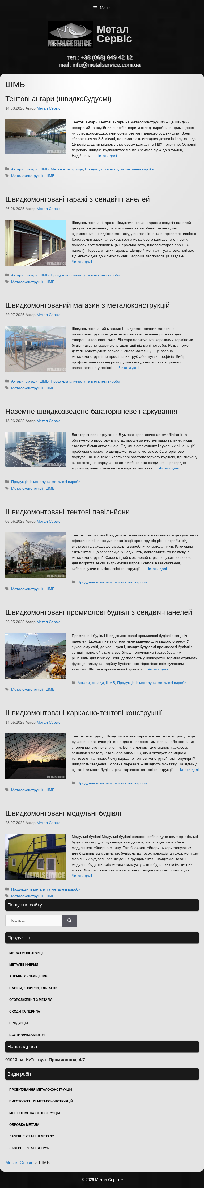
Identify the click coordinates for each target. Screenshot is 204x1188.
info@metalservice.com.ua (106, 64)
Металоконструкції (67, 169)
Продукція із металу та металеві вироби (119, 169)
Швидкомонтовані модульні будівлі (63, 813)
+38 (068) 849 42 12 (106, 57)
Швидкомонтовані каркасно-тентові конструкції (83, 713)
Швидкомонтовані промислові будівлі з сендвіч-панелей (98, 612)
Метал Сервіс (114, 33)
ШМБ (49, 176)
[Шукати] (69, 921)
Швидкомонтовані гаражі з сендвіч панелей (77, 199)
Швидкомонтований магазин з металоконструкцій (87, 305)
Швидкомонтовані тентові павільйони (67, 512)
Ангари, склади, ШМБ (30, 169)
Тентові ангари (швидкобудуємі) (58, 99)
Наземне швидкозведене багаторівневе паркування (91, 411)
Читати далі (107, 155)
